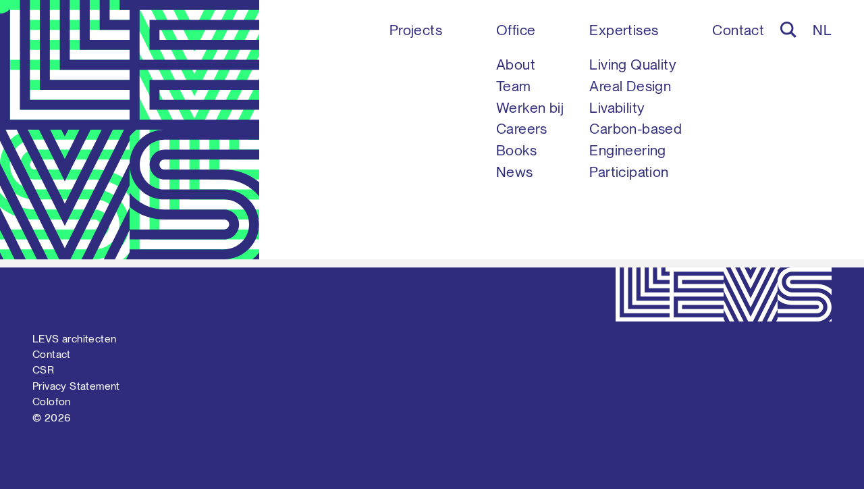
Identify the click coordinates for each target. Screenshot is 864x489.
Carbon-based (635, 128)
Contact (738, 30)
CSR (43, 369)
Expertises (623, 30)
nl (822, 30)
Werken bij (530, 107)
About (515, 64)
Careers (521, 128)
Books (516, 150)
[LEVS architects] (129, 129)
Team (513, 86)
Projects (415, 30)
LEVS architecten (74, 338)
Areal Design (630, 86)
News (514, 171)
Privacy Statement (76, 386)
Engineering (627, 150)
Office (515, 30)
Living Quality (632, 64)
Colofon (51, 401)
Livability (617, 107)
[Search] (788, 30)
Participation (628, 171)
